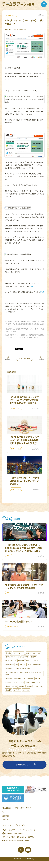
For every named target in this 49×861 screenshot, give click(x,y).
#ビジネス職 (24, 657)
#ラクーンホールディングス (22, 668)
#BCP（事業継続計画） (34, 664)
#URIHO (29, 686)
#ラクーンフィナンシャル (33, 653)
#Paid (6, 30)
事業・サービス (11, 15)
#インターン (35, 661)
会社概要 (5, 816)
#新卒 (7, 657)
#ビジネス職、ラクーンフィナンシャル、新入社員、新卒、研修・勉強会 (23, 673)
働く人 (9, 556)
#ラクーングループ (10, 661)
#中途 (27, 661)
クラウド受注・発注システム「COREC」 (20, 837)
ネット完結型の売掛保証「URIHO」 (18, 840)
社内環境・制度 (11, 626)
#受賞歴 (14, 686)
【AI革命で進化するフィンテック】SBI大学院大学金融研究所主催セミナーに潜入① (24, 440)
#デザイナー (16, 690)
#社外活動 (21, 661)
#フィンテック (13, 30)
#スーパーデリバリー (11, 682)
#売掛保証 (22, 686)
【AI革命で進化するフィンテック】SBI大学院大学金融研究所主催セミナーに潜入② (24, 399)
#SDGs (22, 682)
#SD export (8, 678)
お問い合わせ (7, 819)
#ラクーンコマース (18, 653)
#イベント (40, 682)
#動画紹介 (33, 657)
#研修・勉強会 (9, 664)
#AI (17, 664)
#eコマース (38, 678)
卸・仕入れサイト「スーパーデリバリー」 (20, 830)
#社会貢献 (8, 653)
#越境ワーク (17, 678)
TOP (4, 812)
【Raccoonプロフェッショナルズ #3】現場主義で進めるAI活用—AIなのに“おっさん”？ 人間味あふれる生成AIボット (24, 549)
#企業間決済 (22, 30)
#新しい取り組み (28, 678)
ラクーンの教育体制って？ (18, 621)
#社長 (33, 682)
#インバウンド (15, 657)
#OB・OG (23, 664)
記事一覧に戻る (24, 358)
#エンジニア (26, 690)
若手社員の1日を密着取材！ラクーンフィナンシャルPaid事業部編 (24, 586)
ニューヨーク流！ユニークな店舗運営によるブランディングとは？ (24, 480)
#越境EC (7, 686)
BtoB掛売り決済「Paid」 (14, 833)
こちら (31, 286)
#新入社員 (8, 690)
